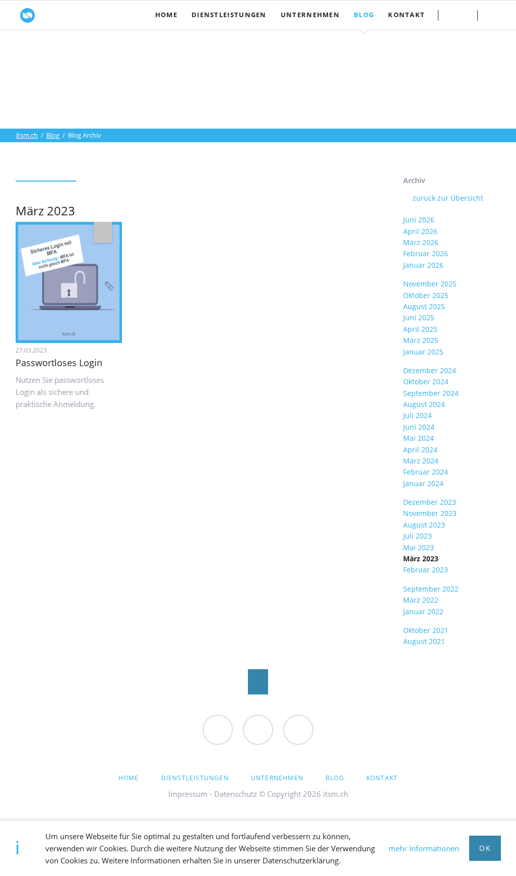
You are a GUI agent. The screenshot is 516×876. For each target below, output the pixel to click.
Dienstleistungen (195, 778)
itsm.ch (27, 135)
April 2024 (420, 449)
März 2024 (420, 460)
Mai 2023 (418, 547)
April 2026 (420, 231)
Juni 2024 (418, 427)
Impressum (188, 794)
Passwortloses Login (59, 363)
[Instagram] (258, 730)
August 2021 (424, 641)
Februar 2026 (425, 253)
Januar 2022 (423, 611)
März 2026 (420, 242)
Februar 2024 (425, 472)
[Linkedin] (298, 730)
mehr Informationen (424, 848)
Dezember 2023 (429, 502)
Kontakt (457, 15)
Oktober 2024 (425, 381)
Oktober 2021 (425, 630)
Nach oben (258, 681)
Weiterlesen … (79, 287)
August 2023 (424, 525)
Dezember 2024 (429, 370)
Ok (485, 848)
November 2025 (430, 283)
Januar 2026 (423, 265)
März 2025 (420, 340)
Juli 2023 (417, 536)
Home (128, 778)
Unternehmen (277, 778)
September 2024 (431, 393)
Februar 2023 (425, 569)
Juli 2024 (417, 415)
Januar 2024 (423, 483)
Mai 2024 (418, 438)
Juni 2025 (418, 317)
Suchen (496, 15)
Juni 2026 (418, 219)
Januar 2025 (423, 352)
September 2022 (431, 589)
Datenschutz (235, 794)
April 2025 (420, 329)
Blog (52, 135)
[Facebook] (218, 730)
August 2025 (424, 306)
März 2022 (420, 600)
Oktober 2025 (425, 295)
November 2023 (430, 513)
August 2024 (424, 404)
